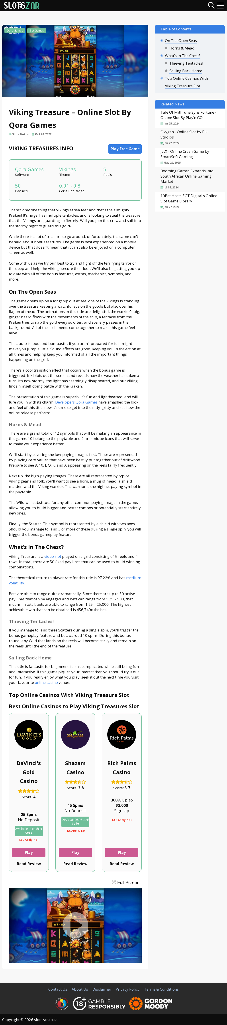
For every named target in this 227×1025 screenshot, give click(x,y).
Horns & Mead (182, 48)
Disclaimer (101, 989)
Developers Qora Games (76, 402)
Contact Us (57, 989)
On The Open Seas (181, 40)
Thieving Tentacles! (186, 63)
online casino (46, 682)
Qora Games (15, 30)
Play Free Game (125, 148)
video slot (52, 556)
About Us (80, 989)
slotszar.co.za (46, 1019)
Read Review (29, 863)
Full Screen (127, 882)
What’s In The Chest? (182, 55)
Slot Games (36, 30)
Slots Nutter (21, 134)
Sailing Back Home (185, 70)
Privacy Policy (128, 989)
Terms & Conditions (161, 989)
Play (29, 852)
